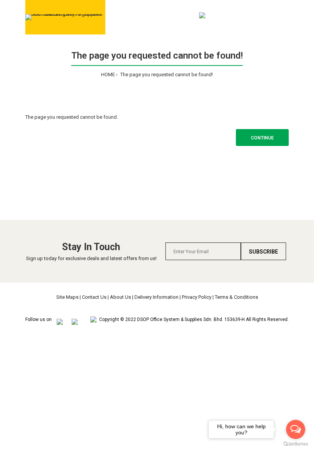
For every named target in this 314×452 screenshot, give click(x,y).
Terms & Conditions (236, 297)
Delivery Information (156, 297)
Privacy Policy (196, 297)
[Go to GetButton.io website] (295, 444)
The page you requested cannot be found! (166, 74)
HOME (108, 74)
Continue (262, 138)
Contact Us (94, 297)
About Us (120, 297)
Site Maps (67, 297)
